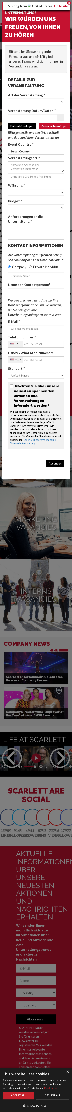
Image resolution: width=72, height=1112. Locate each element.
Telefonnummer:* (22, 337)
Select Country (20, 151)
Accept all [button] (18, 1095)
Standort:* (16, 368)
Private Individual (46, 267)
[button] (36, 1105)
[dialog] (36, 1090)
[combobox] (15, 344)
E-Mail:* (14, 321)
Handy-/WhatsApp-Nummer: (30, 353)
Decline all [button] (52, 1095)
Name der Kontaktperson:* (29, 285)
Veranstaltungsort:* (24, 158)
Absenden (55, 463)
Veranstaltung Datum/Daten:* (32, 111)
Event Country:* (21, 144)
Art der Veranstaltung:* (26, 95)
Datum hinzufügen (21, 126)
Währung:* (16, 185)
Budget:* (15, 201)
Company (19, 267)
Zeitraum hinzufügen (54, 126)
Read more (50, 1088)
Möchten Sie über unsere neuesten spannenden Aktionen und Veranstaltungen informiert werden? (37, 395)
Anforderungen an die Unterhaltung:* (25, 218)
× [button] (67, 1071)
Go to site (61, 6)
